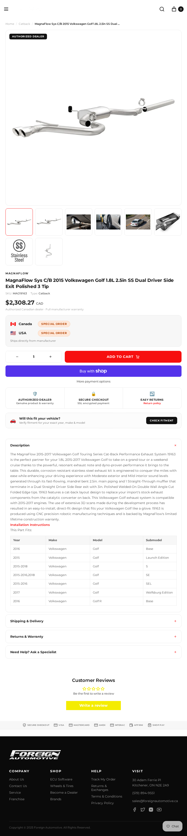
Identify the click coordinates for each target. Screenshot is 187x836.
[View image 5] (138, 222)
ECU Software (61, 779)
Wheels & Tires (61, 786)
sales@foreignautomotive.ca (155, 801)
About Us (16, 779)
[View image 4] (108, 222)
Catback (24, 23)
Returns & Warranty (26, 637)
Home (9, 23)
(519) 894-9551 (143, 793)
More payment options (93, 381)
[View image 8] (48, 251)
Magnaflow (17, 273)
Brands (55, 799)
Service (15, 793)
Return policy (152, 403)
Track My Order (103, 779)
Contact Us (18, 786)
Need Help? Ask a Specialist (33, 652)
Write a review (93, 705)
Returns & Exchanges (99, 788)
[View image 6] (168, 222)
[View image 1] (19, 222)
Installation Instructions (30, 525)
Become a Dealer (64, 793)
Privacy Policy (102, 803)
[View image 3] (78, 222)
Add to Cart (120, 356)
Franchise (16, 799)
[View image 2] (48, 222)
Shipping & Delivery (26, 621)
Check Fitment (162, 420)
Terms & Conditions (106, 796)
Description (20, 445)
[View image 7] (19, 251)
